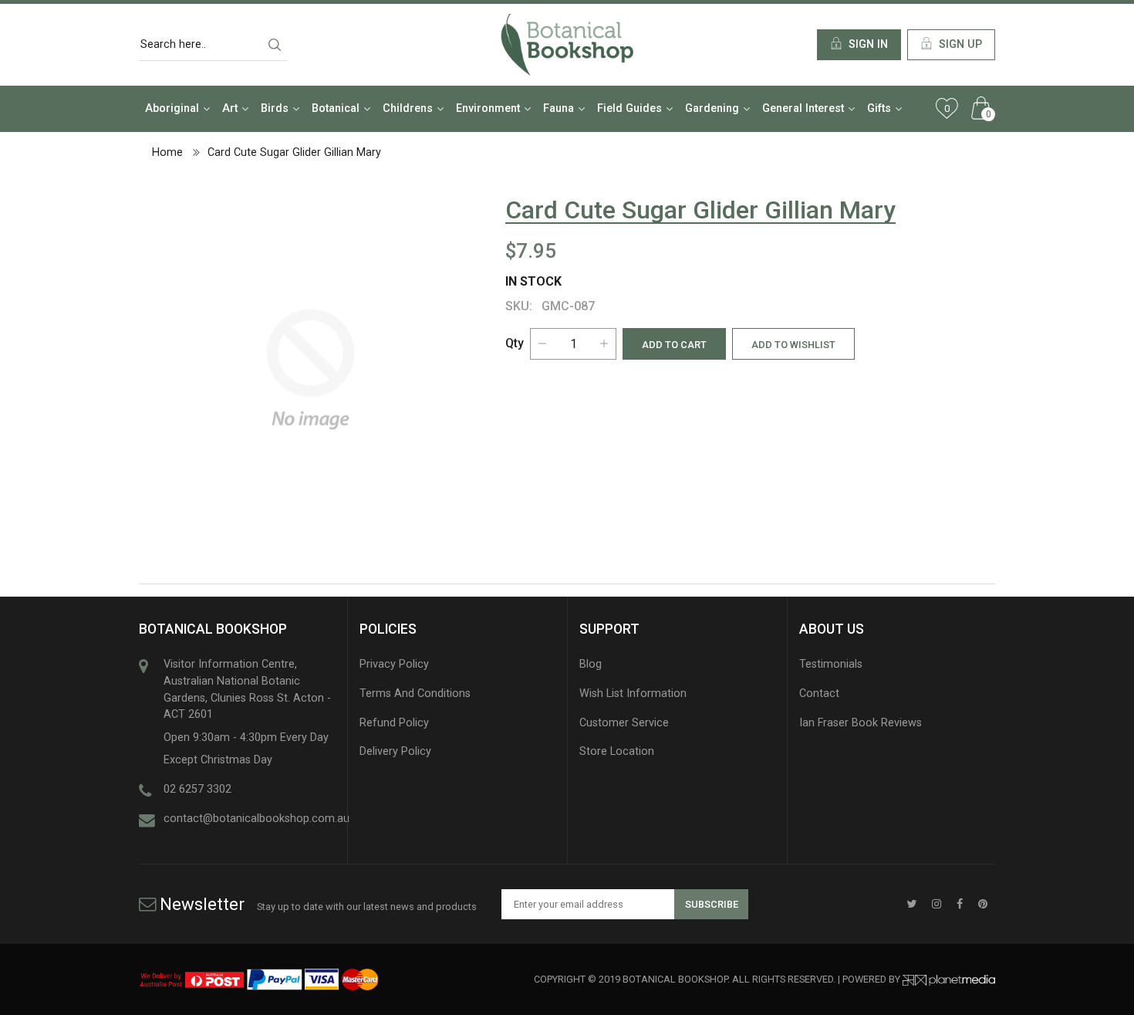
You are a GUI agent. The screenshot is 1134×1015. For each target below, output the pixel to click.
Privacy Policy (394, 664)
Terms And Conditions (415, 693)
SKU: (518, 306)
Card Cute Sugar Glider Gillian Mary (294, 152)
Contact (819, 693)
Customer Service (624, 722)
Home (167, 152)
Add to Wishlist (793, 344)
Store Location (616, 751)
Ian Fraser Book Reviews (860, 722)
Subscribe (711, 904)
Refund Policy (394, 722)
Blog (590, 664)
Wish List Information (633, 693)
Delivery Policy (395, 751)
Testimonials (830, 664)
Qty (514, 343)
